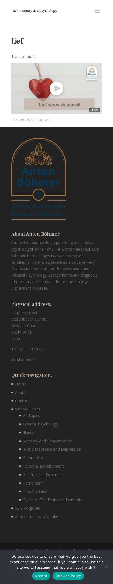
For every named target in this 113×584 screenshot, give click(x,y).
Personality (33, 457)
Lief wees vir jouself (31, 120)
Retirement (33, 483)
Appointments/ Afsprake (36, 516)
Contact (22, 400)
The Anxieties (35, 491)
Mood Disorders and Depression (52, 449)
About (20, 392)
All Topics (31, 415)
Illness (28, 432)
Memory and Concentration (47, 441)
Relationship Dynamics (43, 474)
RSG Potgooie (27, 508)
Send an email (23, 359)
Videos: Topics (28, 409)
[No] (106, 567)
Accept (41, 576)
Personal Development (43, 466)
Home (20, 383)
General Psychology (40, 424)
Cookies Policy (68, 576)
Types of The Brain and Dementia (53, 499)
